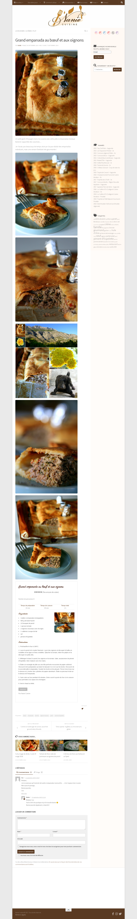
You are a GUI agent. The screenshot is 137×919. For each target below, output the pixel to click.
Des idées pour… (33, 3)
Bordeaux (97, 222)
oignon (103, 236)
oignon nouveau (45, 715)
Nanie (19, 45)
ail (94, 219)
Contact (105, 3)
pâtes (107, 244)
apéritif (114, 219)
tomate (99, 247)
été (115, 247)
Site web (20, 839)
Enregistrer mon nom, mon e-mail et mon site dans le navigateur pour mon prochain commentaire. (50, 846)
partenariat (110, 236)
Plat (34, 31)
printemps (96, 244)
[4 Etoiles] (40, 592)
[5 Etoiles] (41, 592)
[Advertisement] (108, 107)
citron (111, 222)
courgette (101, 224)
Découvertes (68, 3)
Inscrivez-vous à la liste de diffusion (32, 855)
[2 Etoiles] (36, 592)
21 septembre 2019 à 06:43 (32, 778)
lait (100, 233)
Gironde (111, 228)
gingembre (106, 227)
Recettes (18, 3)
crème (108, 224)
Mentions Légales (20, 915)
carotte (102, 222)
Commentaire (22, 818)
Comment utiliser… (51, 3)
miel (95, 236)
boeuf (24, 715)
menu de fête (117, 233)
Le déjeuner (19, 31)
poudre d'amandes (109, 242)
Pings (39, 772)
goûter (106, 230)
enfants (116, 224)
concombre (96, 224)
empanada (30, 715)
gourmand (99, 230)
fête (103, 227)
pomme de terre (99, 242)
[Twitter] (120, 913)
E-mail (55, 831)
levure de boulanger (108, 233)
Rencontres (83, 3)
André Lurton (105, 219)
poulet (115, 241)
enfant (112, 224)
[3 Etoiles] (38, 592)
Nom (19, 831)
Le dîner (29, 31)
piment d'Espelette (59, 715)
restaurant (113, 244)
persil (51, 715)
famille (37, 715)
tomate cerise (105, 247)
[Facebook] (113, 913)
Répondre (24, 793)
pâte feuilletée (102, 244)
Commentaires (25, 772)
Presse (94, 3)
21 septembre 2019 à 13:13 (39, 797)
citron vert (116, 222)
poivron (116, 239)
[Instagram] (116, 913)
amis (97, 219)
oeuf (98, 235)
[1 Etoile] (35, 592)
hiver (110, 230)
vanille (112, 247)
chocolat (107, 222)
